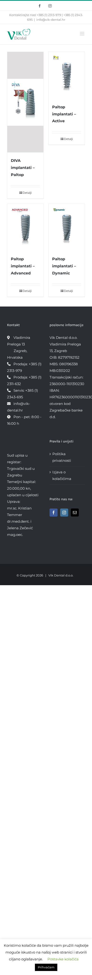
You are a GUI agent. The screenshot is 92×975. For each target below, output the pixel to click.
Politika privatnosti (61, 457)
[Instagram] (64, 513)
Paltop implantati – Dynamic (64, 266)
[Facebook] (54, 513)
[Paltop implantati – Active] (67, 75)
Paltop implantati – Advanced (23, 266)
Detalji (27, 192)
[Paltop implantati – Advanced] (25, 227)
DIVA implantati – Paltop (23, 167)
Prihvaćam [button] (46, 967)
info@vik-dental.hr (50, 19)
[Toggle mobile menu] (82, 33)
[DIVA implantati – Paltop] (25, 102)
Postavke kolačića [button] (63, 959)
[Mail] (75, 513)
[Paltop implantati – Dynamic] (67, 227)
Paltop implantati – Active (64, 114)
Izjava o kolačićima (61, 475)
